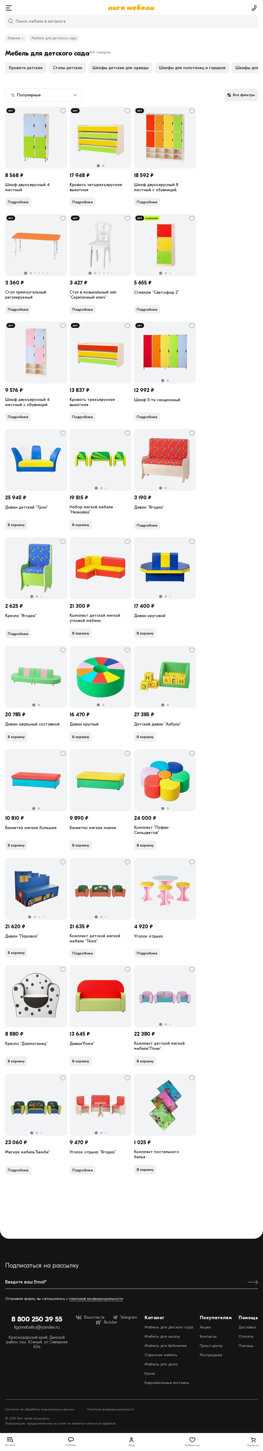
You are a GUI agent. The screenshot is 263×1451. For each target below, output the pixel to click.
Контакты (208, 1336)
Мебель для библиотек (166, 1345)
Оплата (246, 1336)
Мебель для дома (161, 1364)
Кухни (150, 1373)
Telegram (128, 1317)
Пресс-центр (211, 1345)
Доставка (247, 1327)
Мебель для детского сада (169, 1327)
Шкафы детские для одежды (120, 68)
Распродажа (211, 1355)
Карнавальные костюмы (167, 1382)
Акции (205, 1327)
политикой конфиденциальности (96, 1299)
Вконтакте (94, 1317)
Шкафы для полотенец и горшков (192, 68)
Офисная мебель (161, 1355)
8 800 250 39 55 (36, 1319)
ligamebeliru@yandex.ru (37, 1327)
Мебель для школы (162, 1336)
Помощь (246, 1345)
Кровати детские (26, 68)
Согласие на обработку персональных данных (39, 1409)
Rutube (110, 1322)
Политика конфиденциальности (110, 1409)
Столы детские (67, 68)
